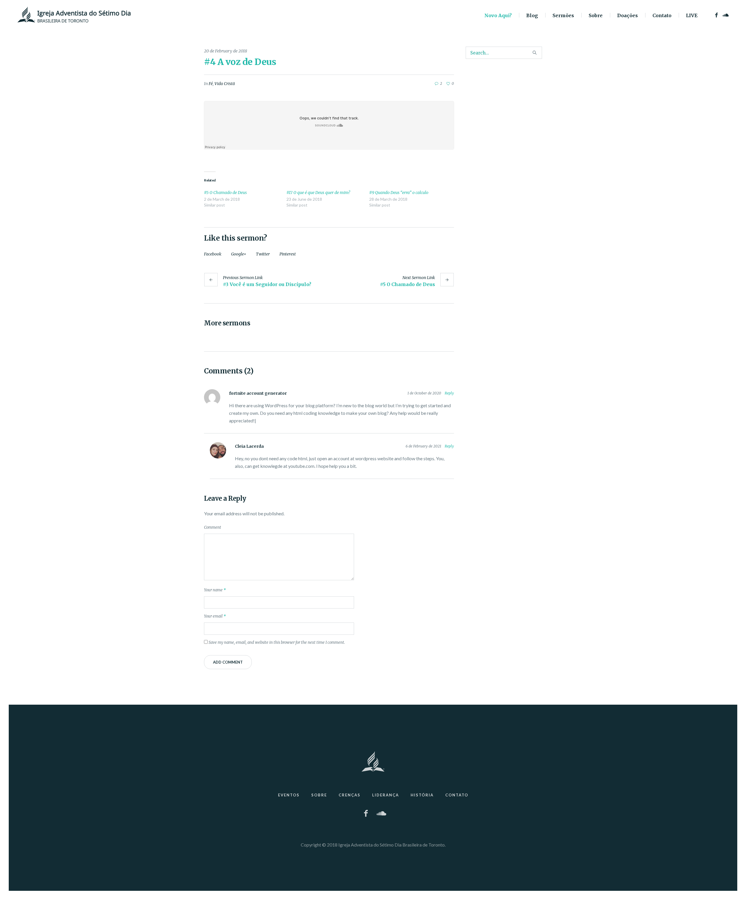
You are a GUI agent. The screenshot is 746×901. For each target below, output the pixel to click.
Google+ (238, 254)
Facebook (212, 254)
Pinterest (287, 254)
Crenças (349, 795)
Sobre (319, 795)
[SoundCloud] (725, 15)
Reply (449, 393)
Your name (215, 590)
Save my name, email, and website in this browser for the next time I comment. (277, 642)
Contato (456, 795)
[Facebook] (716, 15)
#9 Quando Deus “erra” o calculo (398, 192)
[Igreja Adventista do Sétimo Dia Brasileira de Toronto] (373, 761)
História (422, 795)
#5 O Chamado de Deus (225, 192)
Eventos (289, 795)
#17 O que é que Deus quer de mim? (318, 192)
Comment (212, 527)
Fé (211, 83)
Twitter (263, 254)
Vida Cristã (224, 83)
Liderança (385, 795)
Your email (215, 616)
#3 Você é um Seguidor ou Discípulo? (267, 284)
